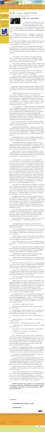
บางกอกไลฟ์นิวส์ (20, 16)
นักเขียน (15, 15)
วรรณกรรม (31, 15)
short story (15, 16)
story (42, 15)
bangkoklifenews (26, 16)
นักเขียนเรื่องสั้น (20, 15)
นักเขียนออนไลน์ (26, 15)
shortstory (11, 16)
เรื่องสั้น (12, 15)
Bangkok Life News (3, 423)
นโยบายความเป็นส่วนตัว (4, 25)
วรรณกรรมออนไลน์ (37, 15)
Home (10, 10)
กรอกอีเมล (2, 18)
